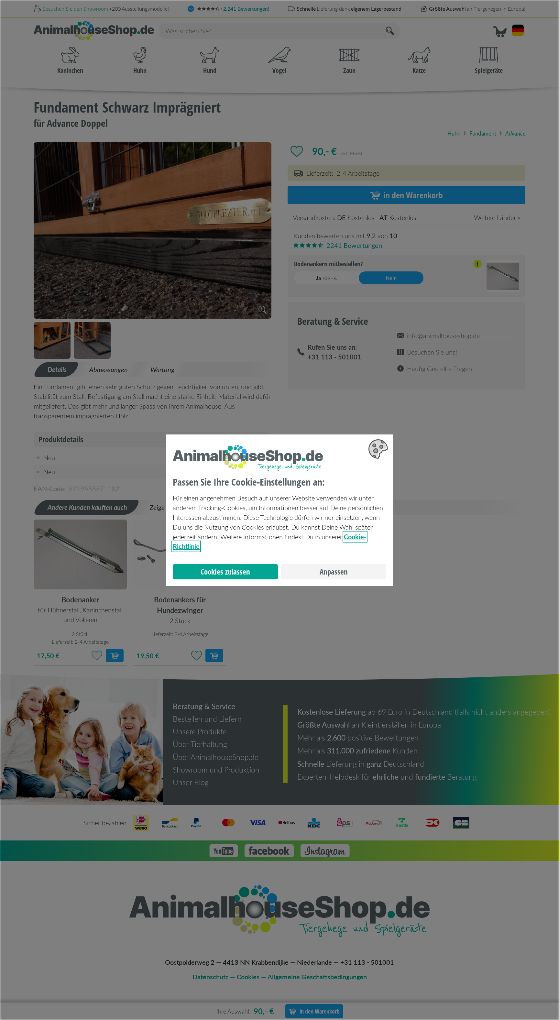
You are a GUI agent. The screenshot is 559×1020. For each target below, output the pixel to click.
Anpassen (334, 572)
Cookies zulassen (225, 572)
